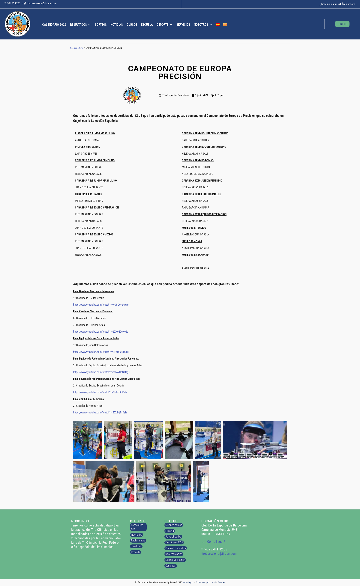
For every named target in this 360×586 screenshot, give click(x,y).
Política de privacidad (206, 582)
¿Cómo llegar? (215, 542)
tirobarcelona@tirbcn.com (42, 3)
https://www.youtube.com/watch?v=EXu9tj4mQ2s (100, 412)
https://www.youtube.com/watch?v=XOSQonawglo (101, 304)
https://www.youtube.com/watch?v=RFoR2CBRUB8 (101, 352)
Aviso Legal (188, 582)
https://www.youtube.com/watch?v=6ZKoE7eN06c (100, 331)
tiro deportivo (76, 48)
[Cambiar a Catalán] (225, 24)
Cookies (221, 582)
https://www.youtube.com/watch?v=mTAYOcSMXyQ (101, 372)
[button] (80, 25)
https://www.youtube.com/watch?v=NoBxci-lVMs (100, 392)
